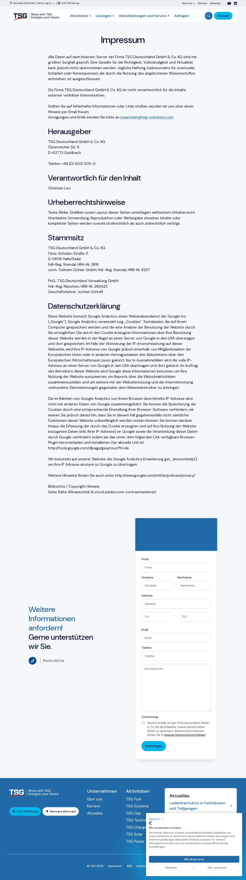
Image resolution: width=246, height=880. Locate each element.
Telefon (146, 648)
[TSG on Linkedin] (234, 3)
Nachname (184, 577)
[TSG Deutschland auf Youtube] (227, 3)
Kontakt (223, 16)
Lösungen (103, 15)
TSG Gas (133, 813)
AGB (129, 866)
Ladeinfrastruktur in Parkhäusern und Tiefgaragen (197, 806)
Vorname (147, 577)
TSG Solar (134, 834)
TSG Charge (136, 827)
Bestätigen (153, 746)
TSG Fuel (133, 799)
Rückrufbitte (53, 660)
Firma (145, 559)
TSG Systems (137, 806)
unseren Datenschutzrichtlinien (184, 735)
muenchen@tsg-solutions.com (146, 117)
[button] (156, 819)
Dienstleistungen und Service (143, 15)
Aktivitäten (79, 15)
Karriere (202, 3)
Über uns (187, 3)
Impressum (115, 866)
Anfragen (181, 15)
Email (144, 630)
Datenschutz (144, 866)
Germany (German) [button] (63, 811)
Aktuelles (215, 3)
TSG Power (135, 841)
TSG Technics (137, 820)
